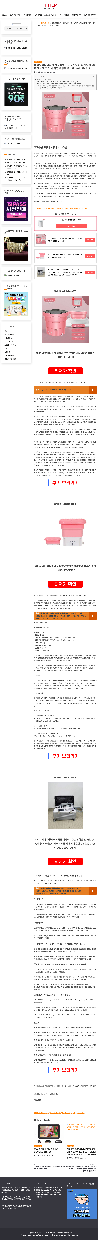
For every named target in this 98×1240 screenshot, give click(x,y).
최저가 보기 (90, 239)
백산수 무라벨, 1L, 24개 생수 (15, 163)
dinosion (52, 72)
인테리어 (66, 15)
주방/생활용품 (76, 15)
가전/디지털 (27, 15)
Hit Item (49, 5)
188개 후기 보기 (71, 226)
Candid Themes (70, 1235)
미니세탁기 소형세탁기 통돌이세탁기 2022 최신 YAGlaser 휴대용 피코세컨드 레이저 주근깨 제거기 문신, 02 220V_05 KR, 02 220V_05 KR (67, 87)
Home (4, 15)
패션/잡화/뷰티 (15, 15)
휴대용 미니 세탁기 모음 (43, 80)
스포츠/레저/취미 (50, 15)
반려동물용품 (37, 15)
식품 (59, 15)
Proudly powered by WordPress (34, 1235)
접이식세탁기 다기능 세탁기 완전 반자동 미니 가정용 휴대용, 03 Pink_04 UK (59, 82)
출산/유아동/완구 (90, 15)
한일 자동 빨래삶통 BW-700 (71, 220)
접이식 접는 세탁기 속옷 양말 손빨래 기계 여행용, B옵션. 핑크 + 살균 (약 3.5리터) (61, 84)
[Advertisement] (65, 43)
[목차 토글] (92, 77)
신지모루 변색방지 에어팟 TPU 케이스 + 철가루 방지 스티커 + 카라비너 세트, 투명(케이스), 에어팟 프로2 (81, 1152)
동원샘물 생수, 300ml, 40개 (16, 159)
